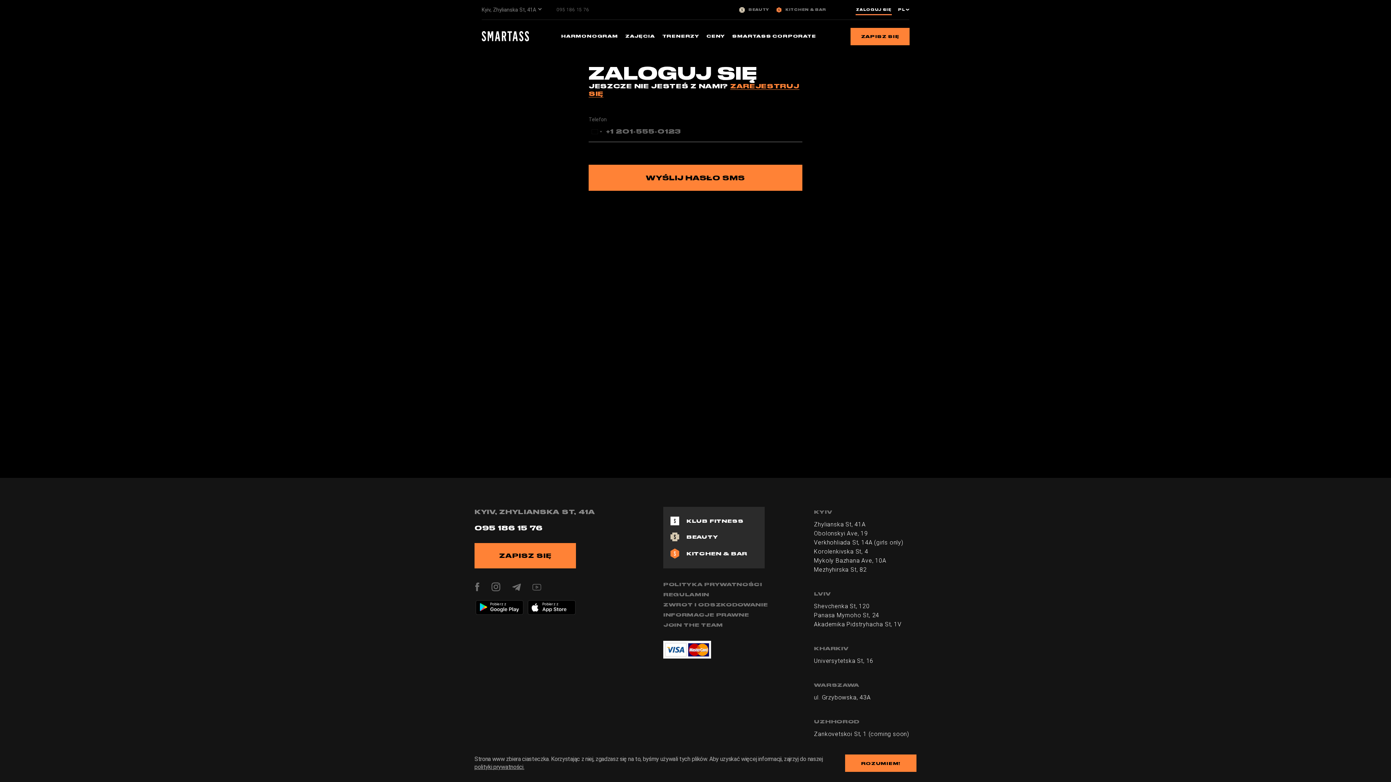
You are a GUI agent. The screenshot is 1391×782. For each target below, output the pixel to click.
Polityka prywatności (712, 584)
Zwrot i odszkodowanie (715, 604)
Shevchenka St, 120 (841, 606)
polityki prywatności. (499, 767)
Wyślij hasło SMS (695, 177)
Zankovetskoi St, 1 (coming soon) (861, 734)
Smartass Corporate (774, 36)
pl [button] (902, 10)
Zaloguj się (873, 10)
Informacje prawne (706, 615)
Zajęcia (640, 36)
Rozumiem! (881, 763)
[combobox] (596, 132)
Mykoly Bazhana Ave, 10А (850, 560)
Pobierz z (498, 604)
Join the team (693, 625)
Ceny (715, 36)
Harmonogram (589, 36)
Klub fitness (715, 521)
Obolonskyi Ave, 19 (841, 533)
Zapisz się (880, 36)
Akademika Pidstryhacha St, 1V (857, 624)
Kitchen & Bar (805, 10)
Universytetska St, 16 (843, 660)
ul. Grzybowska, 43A (842, 697)
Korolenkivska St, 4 (841, 551)
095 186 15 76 (572, 9)
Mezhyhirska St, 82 (840, 569)
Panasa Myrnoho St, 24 (846, 615)
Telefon (598, 119)
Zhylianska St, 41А (839, 524)
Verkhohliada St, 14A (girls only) (858, 542)
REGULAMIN (686, 594)
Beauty (758, 10)
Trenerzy (680, 36)
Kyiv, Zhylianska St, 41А (509, 10)
